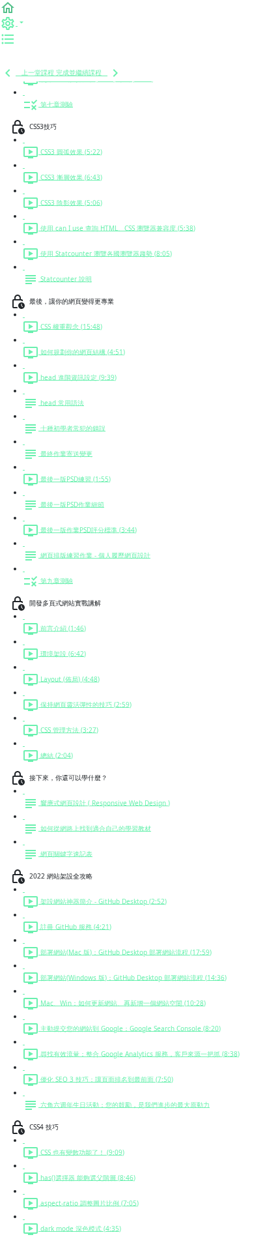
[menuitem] (11, 22)
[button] (8, 7)
